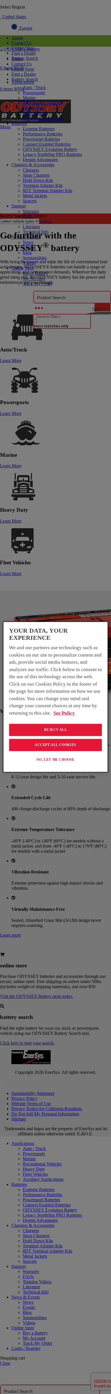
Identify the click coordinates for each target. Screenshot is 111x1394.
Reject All (55, 730)
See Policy (64, 713)
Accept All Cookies (55, 745)
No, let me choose (55, 760)
